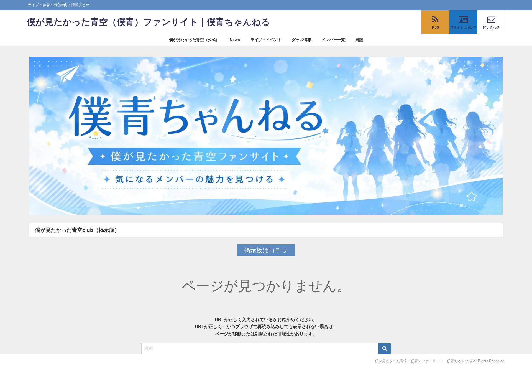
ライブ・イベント (266, 40)
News (235, 40)
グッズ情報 (301, 40)
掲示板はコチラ (266, 250)
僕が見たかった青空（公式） (194, 40)
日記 (359, 40)
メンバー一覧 (333, 40)
